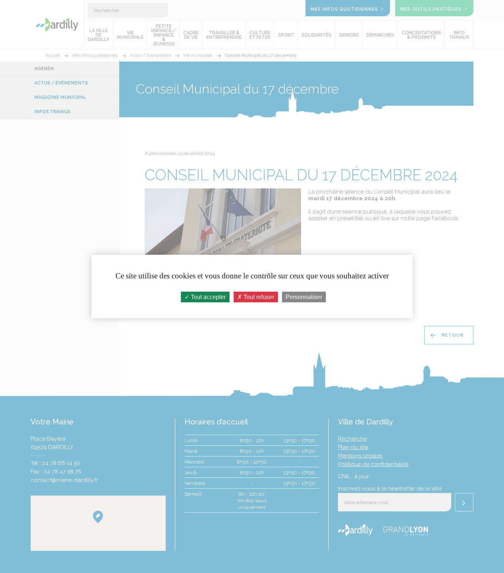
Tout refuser (258, 297)
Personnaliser (304, 297)
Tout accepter (207, 297)
